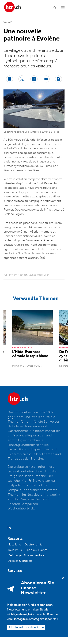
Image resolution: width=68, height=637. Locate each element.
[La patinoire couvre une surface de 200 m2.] (34, 108)
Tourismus (15, 550)
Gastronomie (34, 544)
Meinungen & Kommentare (26, 555)
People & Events (36, 550)
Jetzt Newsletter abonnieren (26, 627)
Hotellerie (14, 544)
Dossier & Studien (20, 560)
